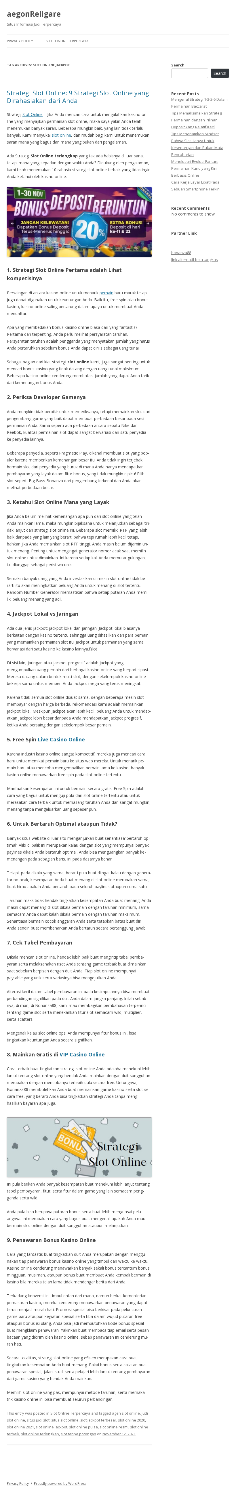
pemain (106, 292)
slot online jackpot (51, 1427)
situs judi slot (38, 1420)
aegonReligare (34, 14)
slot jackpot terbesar (98, 1420)
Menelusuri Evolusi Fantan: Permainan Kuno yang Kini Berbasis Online (194, 168)
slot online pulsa (83, 1427)
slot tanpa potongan (78, 1433)
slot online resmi (114, 1427)
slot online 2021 (20, 1427)
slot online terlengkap (40, 1433)
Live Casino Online (61, 739)
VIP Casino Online (82, 1054)
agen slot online (126, 1413)
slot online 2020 (131, 1420)
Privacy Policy (20, 41)
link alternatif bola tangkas (194, 259)
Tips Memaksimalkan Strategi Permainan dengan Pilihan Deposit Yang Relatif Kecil (196, 119)
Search (177, 65)
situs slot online (65, 1420)
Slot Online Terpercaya (67, 41)
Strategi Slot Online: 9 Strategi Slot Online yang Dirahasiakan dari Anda (78, 96)
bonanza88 (181, 252)
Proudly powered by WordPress (60, 1483)
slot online (61, 135)
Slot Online (32, 114)
